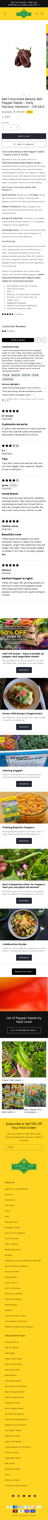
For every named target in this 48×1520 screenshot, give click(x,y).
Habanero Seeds (12, 1436)
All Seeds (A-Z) (12, 1342)
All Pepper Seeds (12, 1227)
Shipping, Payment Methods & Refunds (23, 1260)
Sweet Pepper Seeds (14, 1397)
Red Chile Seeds (12, 1370)
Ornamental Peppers (14, 1414)
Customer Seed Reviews (16, 1485)
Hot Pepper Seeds (13, 1430)
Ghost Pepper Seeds (14, 1408)
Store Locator (11, 1282)
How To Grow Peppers (15, 1233)
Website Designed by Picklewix (19, 1327)
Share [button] (7, 117)
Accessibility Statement (16, 1321)
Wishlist (8, 1310)
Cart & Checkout (13, 1288)
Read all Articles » (24, 971)
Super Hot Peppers (13, 1441)
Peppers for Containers (15, 1425)
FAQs (7, 1211)
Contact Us (10, 1200)
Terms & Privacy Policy (15, 1316)
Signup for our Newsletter (16, 1189)
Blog (7, 1216)
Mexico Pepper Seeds (14, 1392)
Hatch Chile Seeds (13, 1364)
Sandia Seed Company (27, 1515)
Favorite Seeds (11, 1238)
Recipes (8, 1255)
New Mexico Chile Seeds (16, 1386)
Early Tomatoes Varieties (16, 1266)
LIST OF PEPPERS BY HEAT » (24, 1030)
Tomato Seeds (11, 1452)
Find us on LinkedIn (13, 1293)
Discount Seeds (12, 1271)
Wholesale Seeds (13, 1249)
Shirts (7, 1474)
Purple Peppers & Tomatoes (18, 1447)
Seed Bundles (11, 1277)
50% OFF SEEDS (11, 1347)
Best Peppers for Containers (33, 1111)
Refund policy (11, 1305)
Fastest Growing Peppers (16, 1419)
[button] (5, 13)
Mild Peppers (10, 1375)
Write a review (18, 340)
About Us (9, 1194)
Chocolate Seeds (13, 1381)
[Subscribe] (40, 1147)
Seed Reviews (11, 1222)
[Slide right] (29, 94)
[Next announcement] (43, 3)
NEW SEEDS (7, 1112)
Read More (24, 670)
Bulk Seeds (10, 1463)
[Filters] (37, 340)
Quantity (5, 122)
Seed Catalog (11, 1244)
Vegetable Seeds (13, 1458)
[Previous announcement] (4, 3)
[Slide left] (18, 94)
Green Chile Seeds (11, 1080)
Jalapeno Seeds (12, 1403)
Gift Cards (9, 1205)
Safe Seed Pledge (13, 1299)
